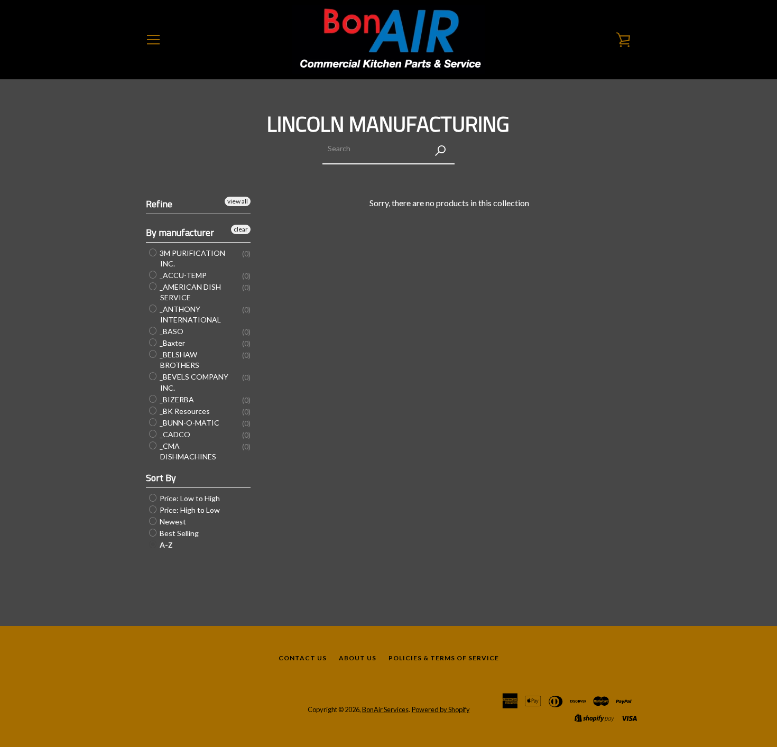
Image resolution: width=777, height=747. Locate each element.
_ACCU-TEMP (182, 275)
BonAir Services (385, 709)
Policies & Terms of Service (443, 658)
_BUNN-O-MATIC (188, 422)
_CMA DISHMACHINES (187, 451)
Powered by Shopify (441, 709)
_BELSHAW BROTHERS (178, 360)
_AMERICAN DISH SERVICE (189, 292)
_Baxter (171, 342)
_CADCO (174, 434)
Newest (172, 521)
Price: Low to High (189, 498)
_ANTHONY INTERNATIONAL (189, 314)
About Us (357, 658)
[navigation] (153, 39)
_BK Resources (184, 411)
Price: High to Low (189, 509)
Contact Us (303, 658)
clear (241, 229)
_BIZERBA (176, 399)
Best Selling (178, 533)
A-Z (165, 544)
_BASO (170, 331)
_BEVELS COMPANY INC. (193, 382)
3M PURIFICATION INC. (191, 258)
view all (237, 201)
